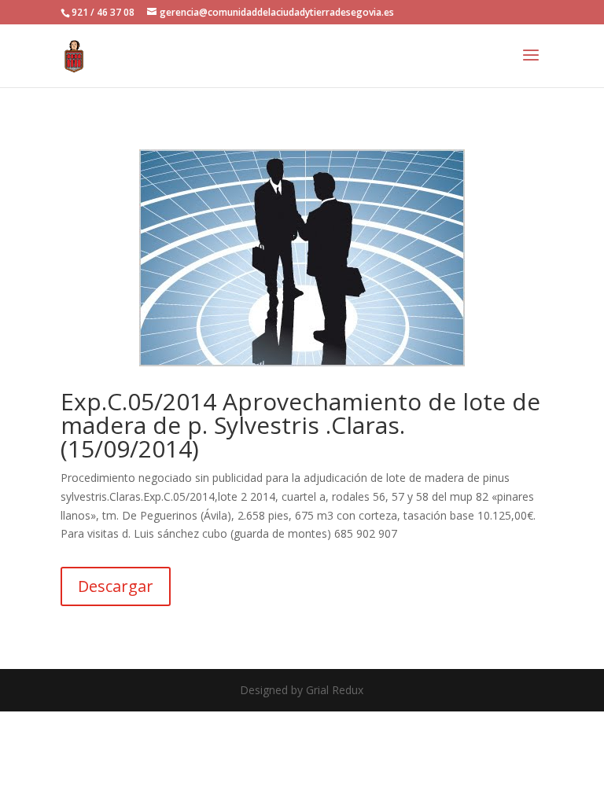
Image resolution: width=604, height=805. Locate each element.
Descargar (115, 586)
